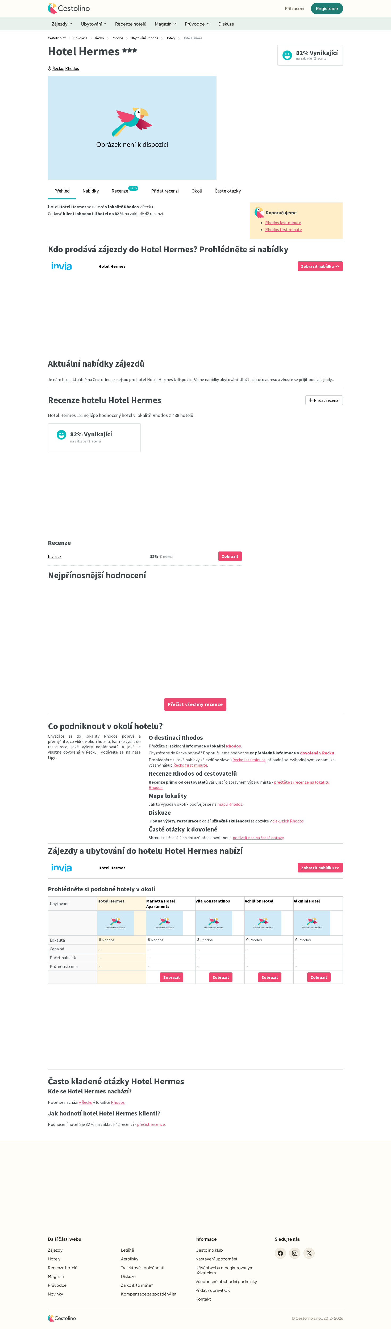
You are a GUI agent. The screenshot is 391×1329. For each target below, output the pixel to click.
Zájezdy (60, 24)
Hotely (54, 1258)
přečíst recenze (151, 1124)
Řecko (57, 68)
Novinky (55, 1293)
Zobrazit (230, 556)
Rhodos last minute (283, 222)
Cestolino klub (209, 1249)
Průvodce (195, 24)
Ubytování (91, 24)
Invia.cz (54, 556)
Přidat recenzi (165, 191)
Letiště (127, 1249)
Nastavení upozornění (216, 1258)
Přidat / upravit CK (213, 1290)
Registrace (327, 8)
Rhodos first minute (283, 229)
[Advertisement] (283, 127)
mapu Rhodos (229, 804)
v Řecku (85, 1102)
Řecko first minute (190, 765)
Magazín (163, 24)
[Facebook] (280, 1253)
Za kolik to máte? (137, 1285)
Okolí (197, 191)
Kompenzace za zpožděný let (149, 1293)
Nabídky (90, 191)
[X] (309, 1253)
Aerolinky (129, 1258)
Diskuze (226, 24)
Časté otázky (228, 191)
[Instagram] (294, 1253)
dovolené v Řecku (317, 752)
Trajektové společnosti (142, 1267)
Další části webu (64, 1239)
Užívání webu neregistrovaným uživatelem (224, 1270)
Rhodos (72, 68)
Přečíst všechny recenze (195, 704)
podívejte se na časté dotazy (258, 837)
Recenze (124, 190)
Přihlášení (294, 8)
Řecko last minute (248, 759)
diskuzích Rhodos (288, 821)
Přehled (62, 191)
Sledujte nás (287, 1239)
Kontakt (203, 1298)
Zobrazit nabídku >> (320, 266)
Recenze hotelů (130, 24)
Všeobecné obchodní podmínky (226, 1281)
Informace (206, 1239)
